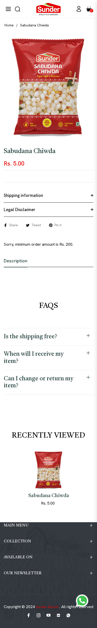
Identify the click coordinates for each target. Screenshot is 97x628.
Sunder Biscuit (47, 607)
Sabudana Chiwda (48, 495)
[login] (77, 9)
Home (9, 25)
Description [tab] (15, 261)
